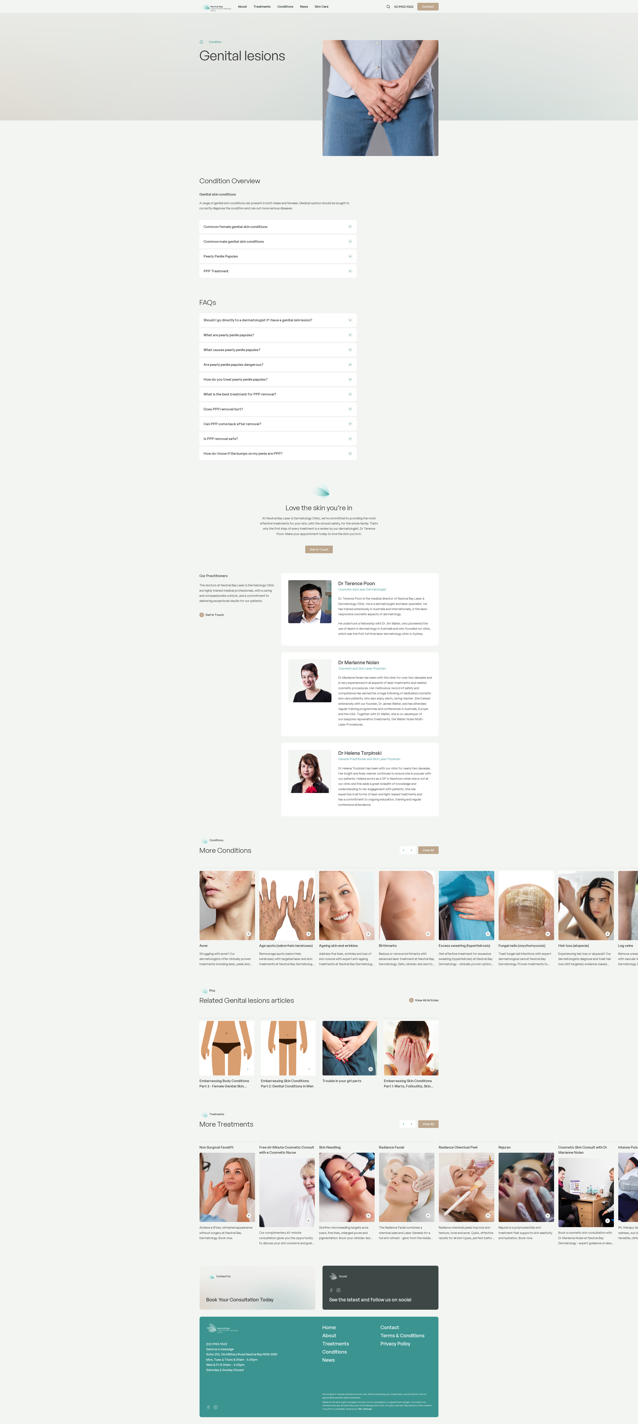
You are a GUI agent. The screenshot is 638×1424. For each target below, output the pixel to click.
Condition (215, 42)
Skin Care (321, 6)
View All (428, 850)
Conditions (285, 6)
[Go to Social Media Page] (331, 1290)
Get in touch (319, 549)
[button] (377, 6)
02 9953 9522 (403, 6)
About (242, 6)
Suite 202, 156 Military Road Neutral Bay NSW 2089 (241, 1354)
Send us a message (220, 1349)
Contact (428, 6)
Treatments (262, 6)
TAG (360, 1409)
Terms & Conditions (402, 1335)
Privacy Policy (395, 1344)
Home (329, 1327)
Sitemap (367, 1409)
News (304, 6)
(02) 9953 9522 (216, 1344)
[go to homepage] (215, 7)
